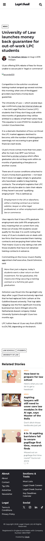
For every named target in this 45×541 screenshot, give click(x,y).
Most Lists (28, 481)
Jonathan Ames (19, 57)
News (5, 26)
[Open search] (40, 4)
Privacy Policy (8, 514)
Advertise (6, 490)
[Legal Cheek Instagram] (30, 507)
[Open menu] (4, 4)
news (26, 370)
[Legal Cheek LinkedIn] (36, 507)
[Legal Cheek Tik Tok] (42, 507)
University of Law (10, 355)
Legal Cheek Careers (32, 485)
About (5, 478)
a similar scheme (19, 156)
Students (21, 350)
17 (27, 463)
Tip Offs (5, 486)
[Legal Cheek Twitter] (24, 507)
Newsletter (7, 494)
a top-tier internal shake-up (29, 106)
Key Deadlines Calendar (29, 494)
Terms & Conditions (7, 508)
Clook (27, 537)
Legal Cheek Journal (32, 489)
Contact (5, 482)
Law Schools (8, 350)
